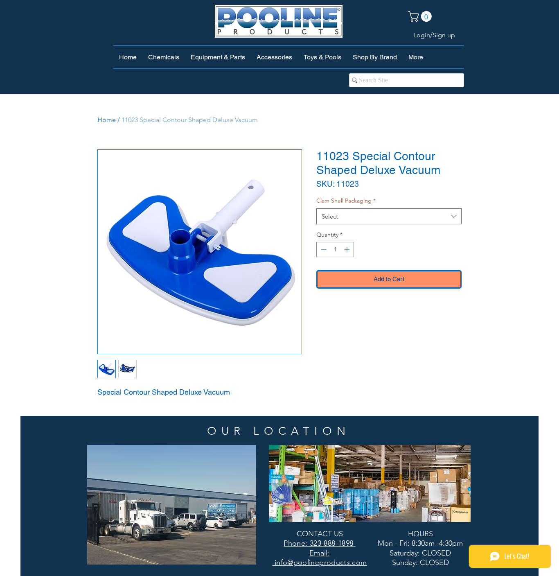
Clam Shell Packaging (346, 200)
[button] (421, 16)
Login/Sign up (434, 35)
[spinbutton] (335, 249)
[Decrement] (323, 249)
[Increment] (348, 249)
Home (106, 120)
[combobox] (389, 216)
